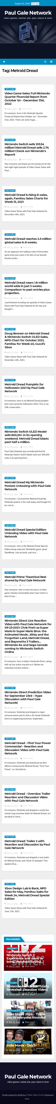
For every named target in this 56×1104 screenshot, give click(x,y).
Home (27, 1099)
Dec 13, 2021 (12, 247)
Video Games (10, 89)
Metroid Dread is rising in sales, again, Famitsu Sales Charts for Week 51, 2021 (26, 198)
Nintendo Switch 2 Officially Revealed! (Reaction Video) (28, 987)
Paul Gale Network (28, 12)
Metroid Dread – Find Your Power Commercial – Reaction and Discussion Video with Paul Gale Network (28, 748)
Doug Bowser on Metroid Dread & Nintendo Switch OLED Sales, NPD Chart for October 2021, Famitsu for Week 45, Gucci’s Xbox (27, 340)
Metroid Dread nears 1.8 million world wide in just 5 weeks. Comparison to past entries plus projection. (27, 288)
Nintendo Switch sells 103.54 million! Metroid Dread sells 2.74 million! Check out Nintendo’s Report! (27, 149)
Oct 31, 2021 (12, 396)
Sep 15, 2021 (12, 758)
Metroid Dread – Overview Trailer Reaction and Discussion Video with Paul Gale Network (27, 797)
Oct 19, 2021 (12, 494)
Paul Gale (26, 109)
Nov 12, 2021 (12, 298)
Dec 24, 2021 (12, 207)
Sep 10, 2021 (12, 806)
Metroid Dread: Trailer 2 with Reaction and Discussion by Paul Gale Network (27, 844)
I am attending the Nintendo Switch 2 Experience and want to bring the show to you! (25, 957)
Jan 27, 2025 (14, 966)
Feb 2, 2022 (12, 159)
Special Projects (14, 1010)
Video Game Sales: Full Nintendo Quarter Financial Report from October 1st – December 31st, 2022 (27, 99)
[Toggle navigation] (51, 62)
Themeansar (48, 1095)
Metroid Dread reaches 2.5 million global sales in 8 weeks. (28, 240)
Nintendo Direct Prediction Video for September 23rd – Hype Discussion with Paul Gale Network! (28, 697)
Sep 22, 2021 (12, 708)
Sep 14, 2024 (14, 1022)
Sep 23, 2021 (12, 657)
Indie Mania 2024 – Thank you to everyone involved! (26, 1015)
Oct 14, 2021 (12, 542)
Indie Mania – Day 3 (21, 1045)
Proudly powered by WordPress (14, 1095)
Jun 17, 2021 (12, 904)
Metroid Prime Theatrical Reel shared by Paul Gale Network (25, 578)
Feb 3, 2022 (12, 109)
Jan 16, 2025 (14, 994)
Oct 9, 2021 (12, 585)
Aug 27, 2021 (12, 853)
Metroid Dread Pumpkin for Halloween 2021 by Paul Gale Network (24, 388)
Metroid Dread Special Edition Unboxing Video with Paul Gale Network (26, 533)
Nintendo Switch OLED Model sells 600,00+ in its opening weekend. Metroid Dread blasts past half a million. (27, 437)
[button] (45, 62)
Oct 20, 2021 (12, 447)
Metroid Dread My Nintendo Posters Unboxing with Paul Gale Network (28, 486)
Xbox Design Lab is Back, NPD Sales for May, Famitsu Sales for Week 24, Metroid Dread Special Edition (27, 894)
